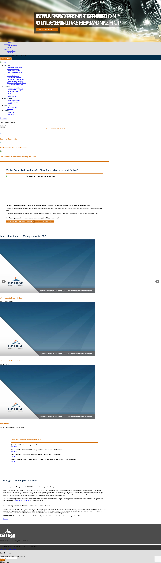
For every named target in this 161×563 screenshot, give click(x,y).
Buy (5, 74)
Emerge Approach (13, 102)
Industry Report (12, 91)
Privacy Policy (11, 51)
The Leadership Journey (15, 67)
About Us (7, 44)
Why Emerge (8, 98)
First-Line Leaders (13, 69)
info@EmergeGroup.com (21, 500)
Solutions (7, 65)
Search (3, 127)
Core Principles (12, 46)
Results (9, 42)
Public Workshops (13, 76)
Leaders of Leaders (13, 70)
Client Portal (11, 97)
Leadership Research (14, 100)
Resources (7, 86)
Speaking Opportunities (15, 81)
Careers (9, 47)
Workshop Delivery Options (16, 83)
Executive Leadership (14, 72)
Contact (6, 49)
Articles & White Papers (15, 90)
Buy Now (13, 446)
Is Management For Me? (15, 88)
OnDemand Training (14, 77)
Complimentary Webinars (15, 79)
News (9, 95)
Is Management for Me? (15, 84)
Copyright (10, 52)
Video (9, 93)
